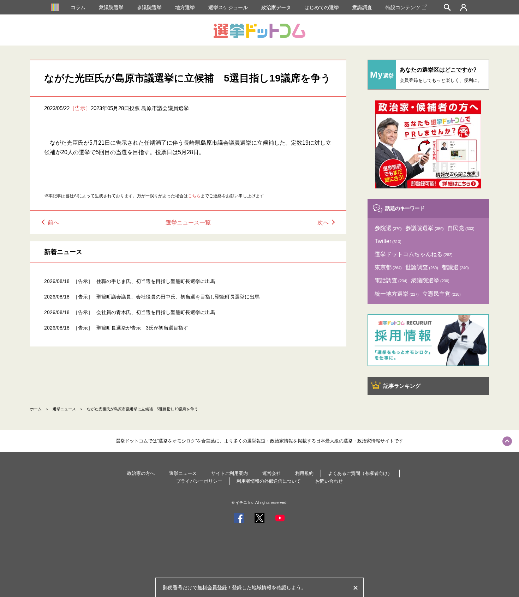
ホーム (36, 409)
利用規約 (304, 473)
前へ (53, 222)
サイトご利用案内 (229, 473)
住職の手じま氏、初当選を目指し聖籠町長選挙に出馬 (155, 281)
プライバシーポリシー (199, 481)
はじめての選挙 (321, 7)
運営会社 (271, 473)
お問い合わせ (329, 481)
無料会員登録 (212, 587)
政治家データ (276, 7)
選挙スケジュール (228, 7)
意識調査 (362, 7)
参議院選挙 (149, 7)
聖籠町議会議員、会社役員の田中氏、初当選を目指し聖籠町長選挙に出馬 (178, 297)
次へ (323, 222)
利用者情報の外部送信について (269, 481)
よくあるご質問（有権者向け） (360, 473)
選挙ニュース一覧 (188, 222)
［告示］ (80, 108)
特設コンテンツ (403, 7)
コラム (78, 7)
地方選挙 (185, 7)
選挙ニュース (64, 409)
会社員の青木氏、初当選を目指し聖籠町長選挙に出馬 (155, 312)
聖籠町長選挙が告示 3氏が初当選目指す (142, 328)
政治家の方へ (141, 473)
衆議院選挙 (111, 7)
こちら (194, 195)
